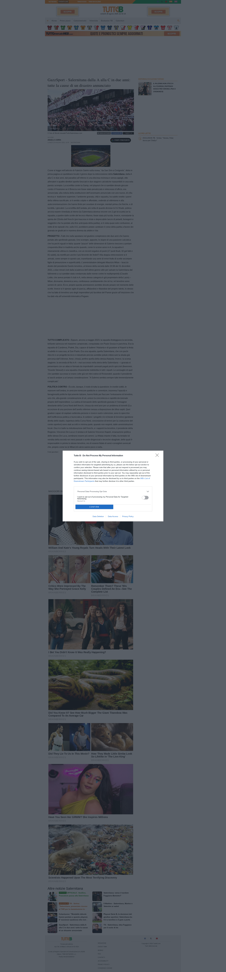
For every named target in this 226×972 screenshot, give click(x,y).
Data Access (113, 516)
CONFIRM (94, 507)
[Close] (158, 456)
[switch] (145, 497)
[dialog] (113, 486)
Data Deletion (98, 516)
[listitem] (113, 491)
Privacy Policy (128, 516)
